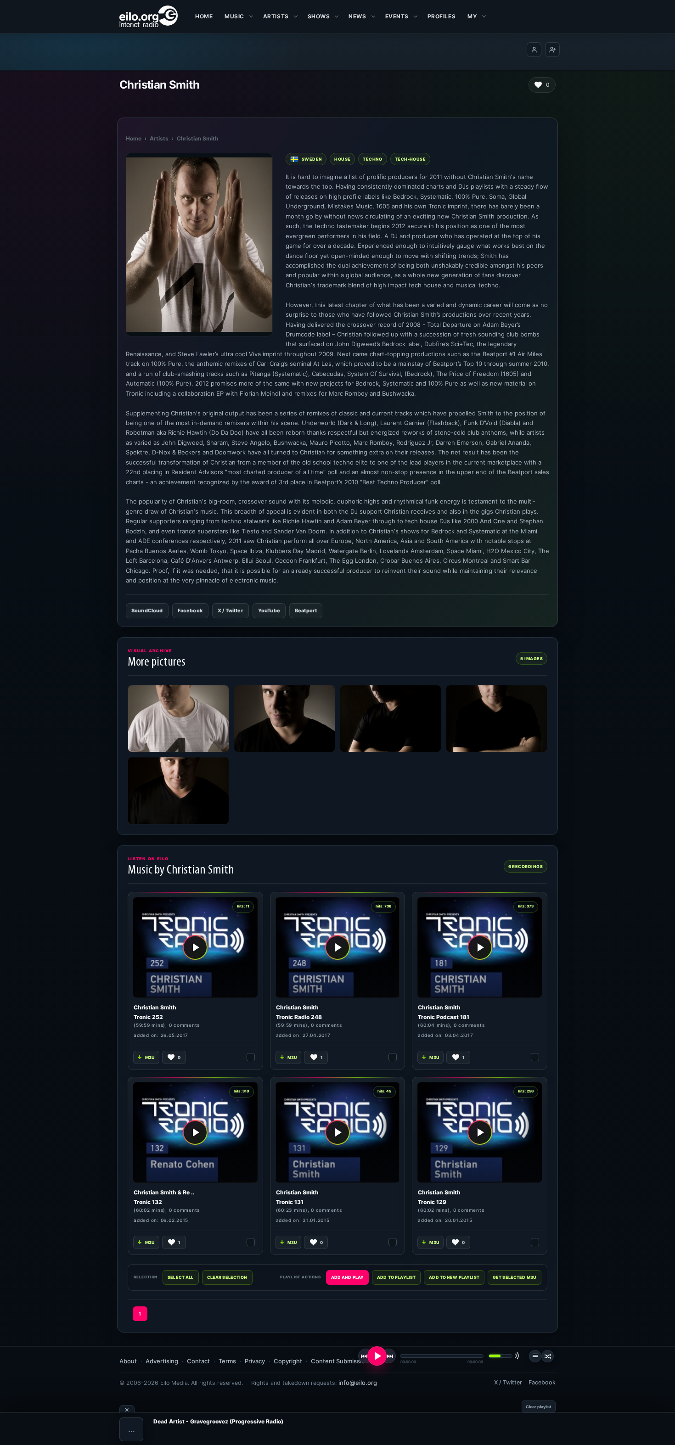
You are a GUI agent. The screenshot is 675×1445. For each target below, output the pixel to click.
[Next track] (388, 1356)
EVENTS (397, 16)
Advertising (162, 1361)
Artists (159, 138)
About (128, 1361)
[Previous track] (365, 1356)
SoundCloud (147, 610)
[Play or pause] (377, 1356)
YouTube (269, 610)
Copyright (288, 1361)
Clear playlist (538, 1406)
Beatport (306, 610)
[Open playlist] (535, 1356)
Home (204, 16)
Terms (227, 1361)
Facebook (190, 610)
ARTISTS (276, 16)
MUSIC (234, 16)
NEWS (357, 16)
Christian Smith (197, 138)
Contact (198, 1361)
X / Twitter (230, 610)
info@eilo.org (357, 1382)
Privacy (255, 1361)
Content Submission (340, 1361)
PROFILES (442, 16)
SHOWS (319, 16)
